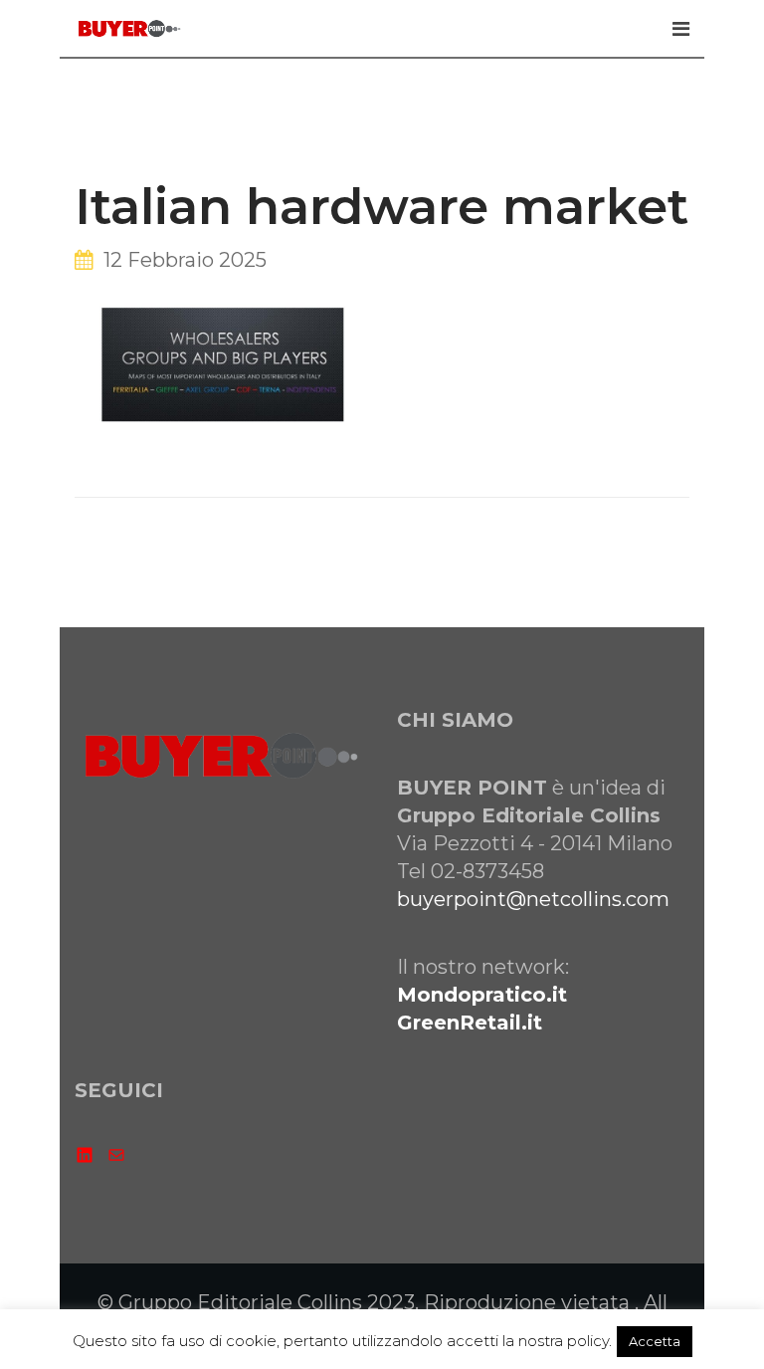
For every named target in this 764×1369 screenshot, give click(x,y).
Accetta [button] (654, 1341)
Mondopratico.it (482, 995)
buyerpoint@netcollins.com (533, 899)
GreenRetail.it (469, 1022)
